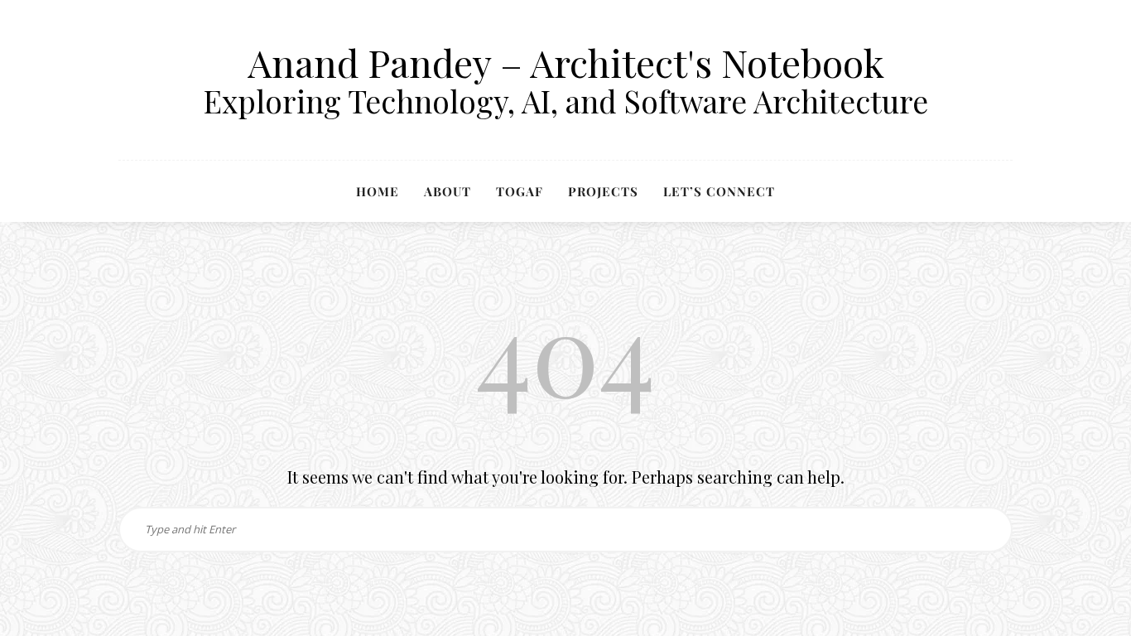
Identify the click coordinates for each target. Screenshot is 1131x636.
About (447, 191)
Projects (603, 191)
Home (377, 191)
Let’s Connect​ (719, 191)
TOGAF (519, 191)
